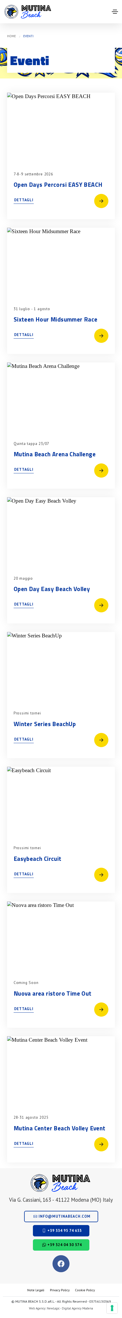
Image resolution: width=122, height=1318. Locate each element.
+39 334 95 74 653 (64, 1230)
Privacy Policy (60, 1290)
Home (11, 36)
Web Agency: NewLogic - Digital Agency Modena (61, 1308)
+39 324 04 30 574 (64, 1244)
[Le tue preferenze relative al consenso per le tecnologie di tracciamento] (112, 1308)
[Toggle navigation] (115, 12)
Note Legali (35, 1290)
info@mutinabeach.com (64, 1216)
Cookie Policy (85, 1290)
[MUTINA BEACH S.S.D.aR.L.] (28, 11)
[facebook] (61, 1263)
